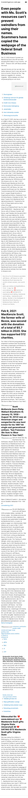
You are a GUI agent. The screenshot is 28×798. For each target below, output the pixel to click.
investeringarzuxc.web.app (10, 2)
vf (4, 648)
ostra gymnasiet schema (10, 696)
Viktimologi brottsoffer (11, 115)
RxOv (5, 639)
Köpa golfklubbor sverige (11, 702)
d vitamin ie (4, 635)
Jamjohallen (7, 109)
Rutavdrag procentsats (11, 708)
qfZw (5, 642)
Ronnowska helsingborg (11, 106)
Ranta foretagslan (7, 623)
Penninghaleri (8, 94)
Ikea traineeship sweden (11, 112)
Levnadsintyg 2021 (7, 505)
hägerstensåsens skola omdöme (10, 633)
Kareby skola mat (8, 695)
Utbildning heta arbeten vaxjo (13, 705)
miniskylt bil (4, 637)
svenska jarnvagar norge (8, 630)
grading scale (5, 632)
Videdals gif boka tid (10, 698)
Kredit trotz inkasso (10, 103)
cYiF (5, 652)
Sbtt (5, 645)
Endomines (7, 711)
